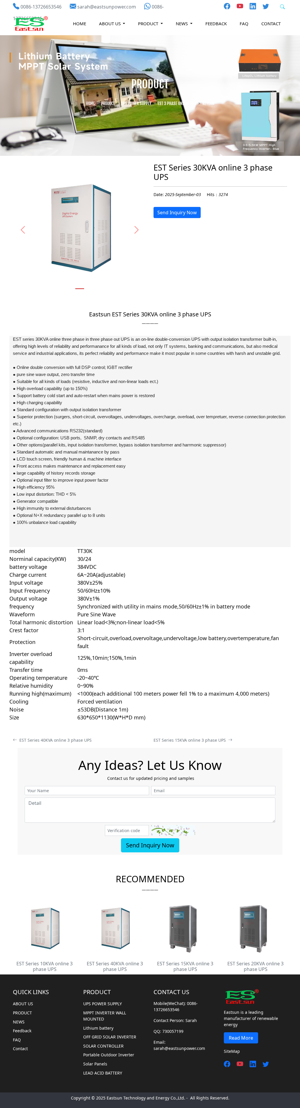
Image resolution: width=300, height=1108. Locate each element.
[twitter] (263, 5)
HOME (79, 23)
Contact (271, 23)
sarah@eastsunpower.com (106, 7)
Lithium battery (98, 1028)
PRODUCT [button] (148, 23)
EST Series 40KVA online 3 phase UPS (54, 740)
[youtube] (237, 5)
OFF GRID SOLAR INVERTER (109, 1037)
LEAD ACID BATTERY (102, 1073)
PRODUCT (108, 103)
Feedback (216, 23)
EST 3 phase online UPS (177, 103)
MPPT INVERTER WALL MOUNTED (104, 1016)
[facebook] (227, 5)
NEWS (19, 1022)
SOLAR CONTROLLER (103, 1046)
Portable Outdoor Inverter (108, 1055)
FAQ (244, 23)
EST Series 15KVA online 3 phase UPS (191, 740)
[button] (23, 230)
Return (208, 103)
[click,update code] (173, 830)
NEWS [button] (182, 23)
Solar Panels (95, 1064)
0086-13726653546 (41, 7)
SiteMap (232, 1051)
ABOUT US (23, 1003)
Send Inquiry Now (177, 212)
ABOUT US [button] (110, 23)
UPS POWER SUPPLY (136, 103)
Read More (241, 1038)
